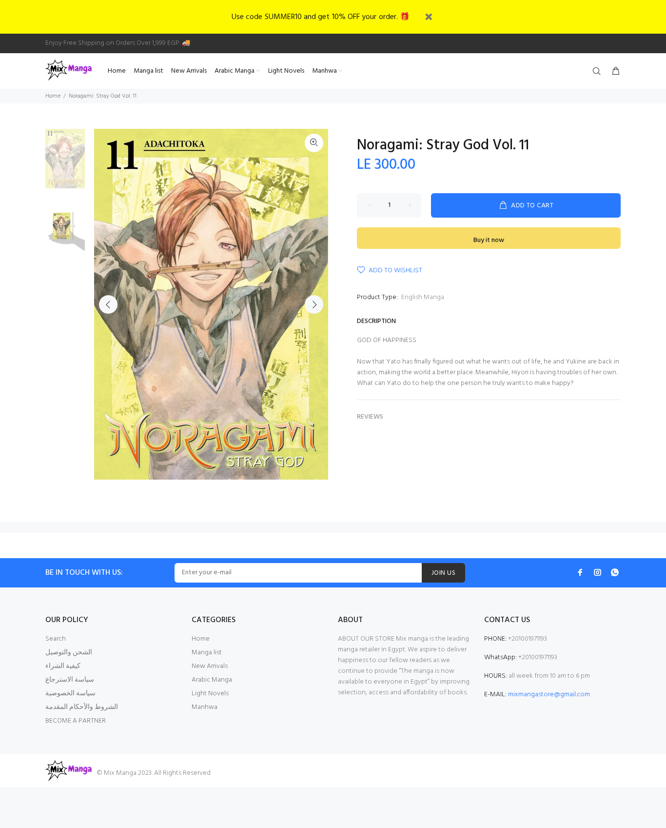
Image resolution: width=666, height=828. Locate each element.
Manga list (207, 652)
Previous (108, 304)
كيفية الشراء (62, 666)
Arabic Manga (212, 680)
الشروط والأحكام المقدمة (81, 707)
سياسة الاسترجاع (69, 680)
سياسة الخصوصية (70, 693)
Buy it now (488, 240)
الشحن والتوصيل (68, 652)
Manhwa (204, 707)
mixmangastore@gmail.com (549, 694)
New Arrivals (210, 666)
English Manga (422, 297)
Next (314, 304)
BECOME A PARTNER (75, 721)
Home (52, 96)
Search (55, 639)
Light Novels (210, 693)
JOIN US (443, 573)
